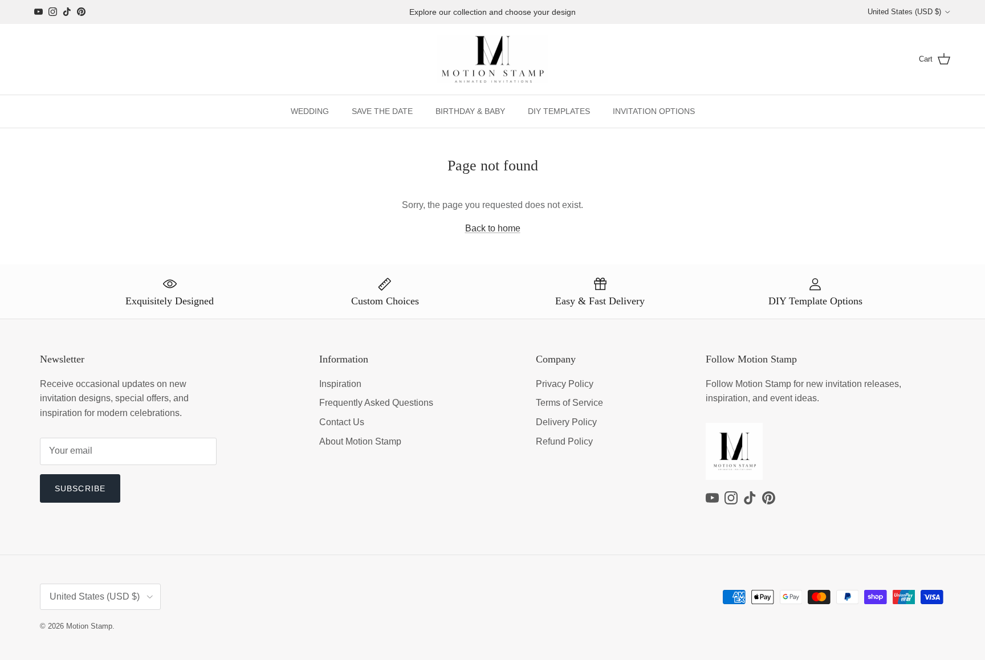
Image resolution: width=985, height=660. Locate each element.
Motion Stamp (89, 626)
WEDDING (310, 111)
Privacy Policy (564, 384)
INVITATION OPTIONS (654, 111)
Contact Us (341, 422)
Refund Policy (564, 441)
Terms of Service (569, 403)
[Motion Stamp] (492, 59)
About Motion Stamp (360, 441)
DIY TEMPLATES (559, 111)
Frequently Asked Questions (376, 403)
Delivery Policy (566, 422)
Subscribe (80, 488)
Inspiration (340, 384)
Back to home (492, 228)
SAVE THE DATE (382, 111)
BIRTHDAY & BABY (470, 111)
